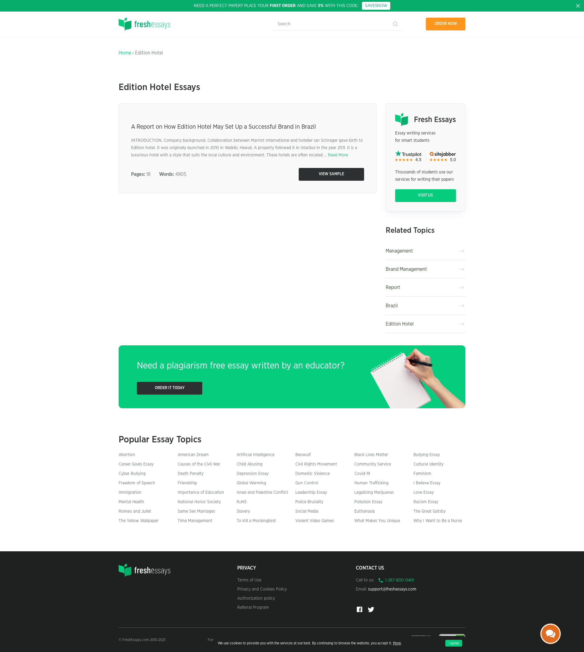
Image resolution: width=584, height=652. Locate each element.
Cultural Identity (428, 464)
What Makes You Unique (377, 521)
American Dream (193, 455)
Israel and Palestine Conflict (262, 492)
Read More (338, 155)
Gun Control (306, 483)
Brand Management (406, 269)
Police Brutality (309, 502)
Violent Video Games (314, 521)
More (397, 643)
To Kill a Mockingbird (256, 521)
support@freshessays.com (392, 589)
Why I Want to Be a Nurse (437, 521)
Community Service (372, 464)
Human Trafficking (371, 483)
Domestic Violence (312, 474)
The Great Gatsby (429, 511)
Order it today (170, 388)
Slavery (243, 511)
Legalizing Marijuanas (374, 492)
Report (393, 287)
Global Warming (251, 483)
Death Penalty (190, 474)
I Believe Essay (426, 483)
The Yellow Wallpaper (138, 521)
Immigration (130, 492)
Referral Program (253, 607)
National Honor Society (199, 502)
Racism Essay (425, 502)
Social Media (306, 511)
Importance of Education (201, 492)
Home (125, 53)
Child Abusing (249, 464)
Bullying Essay (426, 455)
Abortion (127, 455)
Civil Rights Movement (316, 464)
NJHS (242, 502)
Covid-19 (362, 474)
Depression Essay (253, 474)
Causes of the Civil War (199, 464)
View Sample (331, 174)
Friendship (187, 483)
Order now (445, 24)
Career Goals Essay (136, 464)
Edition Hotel (400, 324)
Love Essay (423, 492)
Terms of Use (249, 580)
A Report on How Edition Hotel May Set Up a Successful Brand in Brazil (223, 127)
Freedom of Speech (137, 483)
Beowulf (303, 455)
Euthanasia (364, 511)
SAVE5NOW (376, 6)
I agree (453, 643)
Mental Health (131, 502)
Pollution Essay (368, 502)
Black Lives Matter (371, 455)
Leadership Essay (311, 492)
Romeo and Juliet (135, 511)
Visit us (425, 195)
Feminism (422, 474)
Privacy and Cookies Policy (262, 589)
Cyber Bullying (132, 474)
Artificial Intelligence (255, 455)
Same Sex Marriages (196, 511)
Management (399, 251)
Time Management (195, 521)
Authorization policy (256, 598)
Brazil (392, 305)
